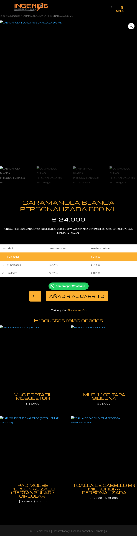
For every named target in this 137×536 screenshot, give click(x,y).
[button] (131, 26)
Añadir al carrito (76, 296)
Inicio (3, 15)
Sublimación (14, 15)
